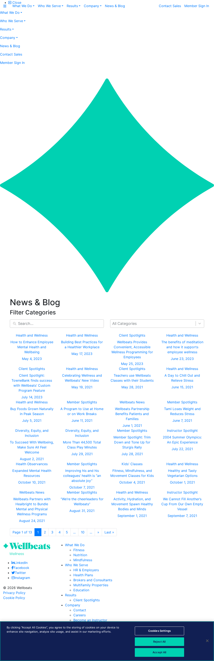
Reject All (159, 641)
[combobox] (157, 323)
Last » (109, 532)
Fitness (78, 550)
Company (72, 605)
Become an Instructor (90, 620)
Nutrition (80, 555)
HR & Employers (86, 570)
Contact (79, 610)
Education (81, 590)
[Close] (207, 640)
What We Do (75, 545)
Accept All (159, 652)
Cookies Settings (159, 630)
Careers (79, 615)
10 (82, 532)
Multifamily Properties (90, 585)
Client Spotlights (86, 600)
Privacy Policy (14, 593)
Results (70, 595)
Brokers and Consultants (92, 580)
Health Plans (83, 575)
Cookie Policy (14, 598)
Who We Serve (76, 565)
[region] (107, 641)
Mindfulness (82, 560)
